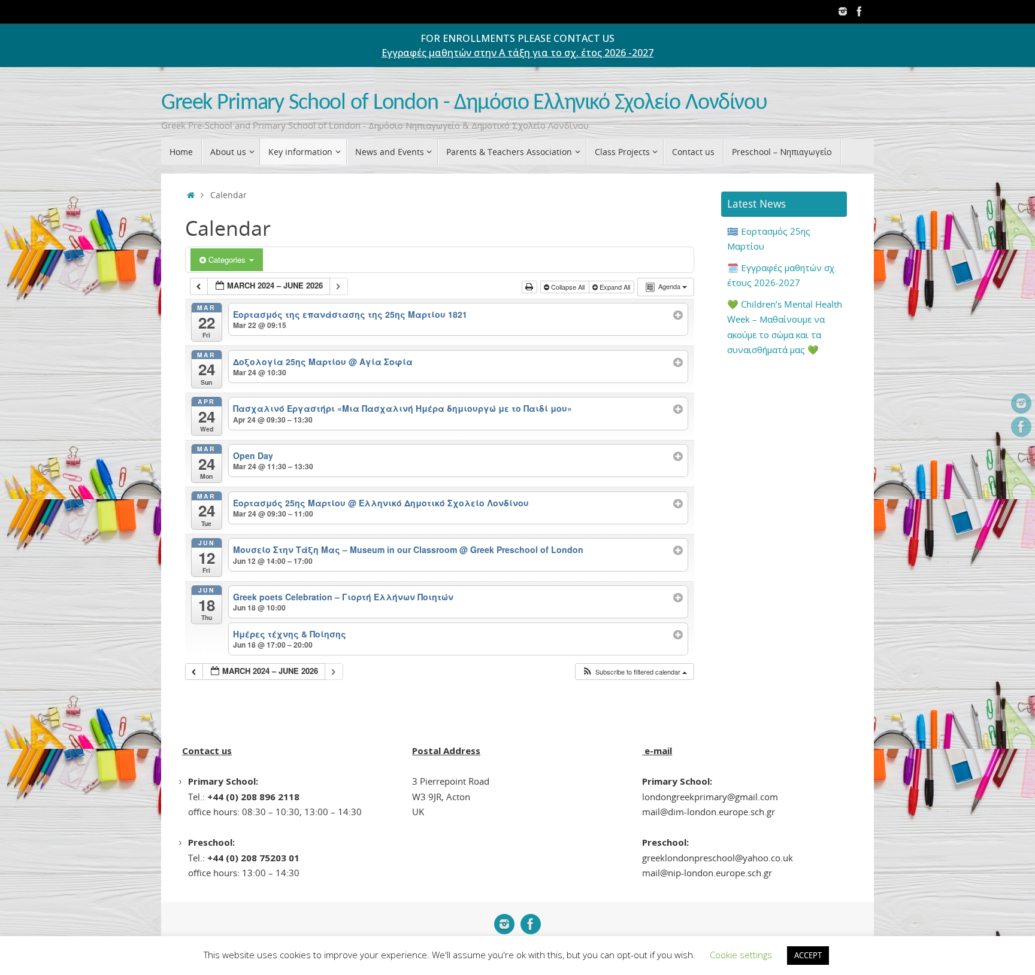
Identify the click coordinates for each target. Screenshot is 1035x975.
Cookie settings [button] (741, 955)
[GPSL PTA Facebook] (859, 11)
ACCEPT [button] (808, 955)
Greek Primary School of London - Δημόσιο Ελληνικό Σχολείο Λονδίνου (464, 103)
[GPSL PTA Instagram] (842, 11)
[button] (634, 672)
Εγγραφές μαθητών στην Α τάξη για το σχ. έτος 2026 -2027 (517, 52)
